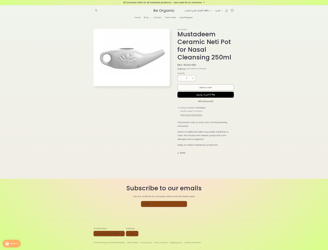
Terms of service (160, 243)
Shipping (181, 69)
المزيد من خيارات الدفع (205, 101)
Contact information (192, 243)
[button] (96, 10)
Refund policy (132, 243)
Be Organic (104, 243)
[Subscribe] (184, 204)
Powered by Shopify (117, 243)
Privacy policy (146, 243)
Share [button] (183, 153)
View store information (191, 115)
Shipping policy (176, 243)
